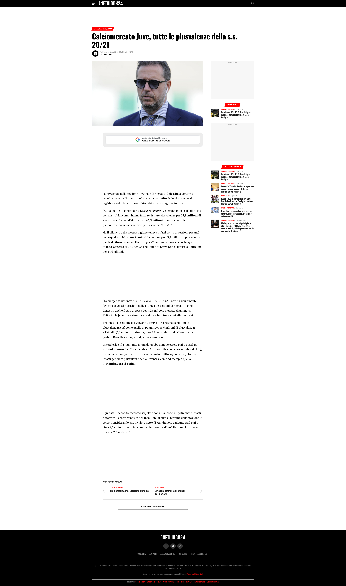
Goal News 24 (169, 582)
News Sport (140, 582)
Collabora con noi (167, 553)
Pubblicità (141, 553)
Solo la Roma (213, 582)
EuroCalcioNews (154, 582)
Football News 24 (184, 582)
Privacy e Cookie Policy (199, 553)
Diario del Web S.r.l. (195, 574)
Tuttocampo (199, 582)
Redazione (107, 55)
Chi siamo (183, 553)
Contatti (153, 553)
